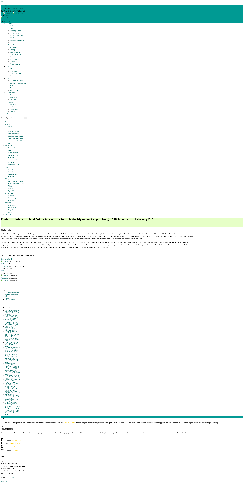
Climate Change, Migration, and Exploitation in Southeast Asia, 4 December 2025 (12, 328)
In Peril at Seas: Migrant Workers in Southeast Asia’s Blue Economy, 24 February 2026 (12, 312)
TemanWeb (13, 477)
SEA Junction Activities (12, 293)
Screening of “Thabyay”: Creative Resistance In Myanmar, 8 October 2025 (12, 381)
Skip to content (5, 2)
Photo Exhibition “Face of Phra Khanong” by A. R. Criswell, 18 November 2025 (12, 344)
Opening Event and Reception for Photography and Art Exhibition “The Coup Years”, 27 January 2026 (12, 322)
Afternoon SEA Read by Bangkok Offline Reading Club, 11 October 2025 (12, 377)
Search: (3, 118)
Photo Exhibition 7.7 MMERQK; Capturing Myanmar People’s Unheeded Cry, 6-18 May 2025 (12, 404)
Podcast (7, 298)
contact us (215, 433)
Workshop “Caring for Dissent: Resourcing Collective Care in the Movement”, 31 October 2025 (12, 359)
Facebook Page (16, 440)
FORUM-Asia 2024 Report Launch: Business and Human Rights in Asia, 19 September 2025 (12, 391)
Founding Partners (69, 423)
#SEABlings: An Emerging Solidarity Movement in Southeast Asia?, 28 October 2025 (12, 365)
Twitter (14, 447)
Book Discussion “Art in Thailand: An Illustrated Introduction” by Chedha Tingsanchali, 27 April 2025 (12, 411)
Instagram (14, 450)
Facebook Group (15, 443)
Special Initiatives (10, 299)
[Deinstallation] (5, 275)
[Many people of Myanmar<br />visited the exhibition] (5, 266)
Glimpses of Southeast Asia (11, 294)
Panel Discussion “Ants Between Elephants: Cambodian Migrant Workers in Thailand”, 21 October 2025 (12, 371)
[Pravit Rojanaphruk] (5, 261)
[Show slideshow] (6, 259)
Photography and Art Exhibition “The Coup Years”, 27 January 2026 (12, 317)
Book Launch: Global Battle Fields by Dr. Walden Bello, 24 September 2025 (11, 385)
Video (6, 297)
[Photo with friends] (5, 264)
